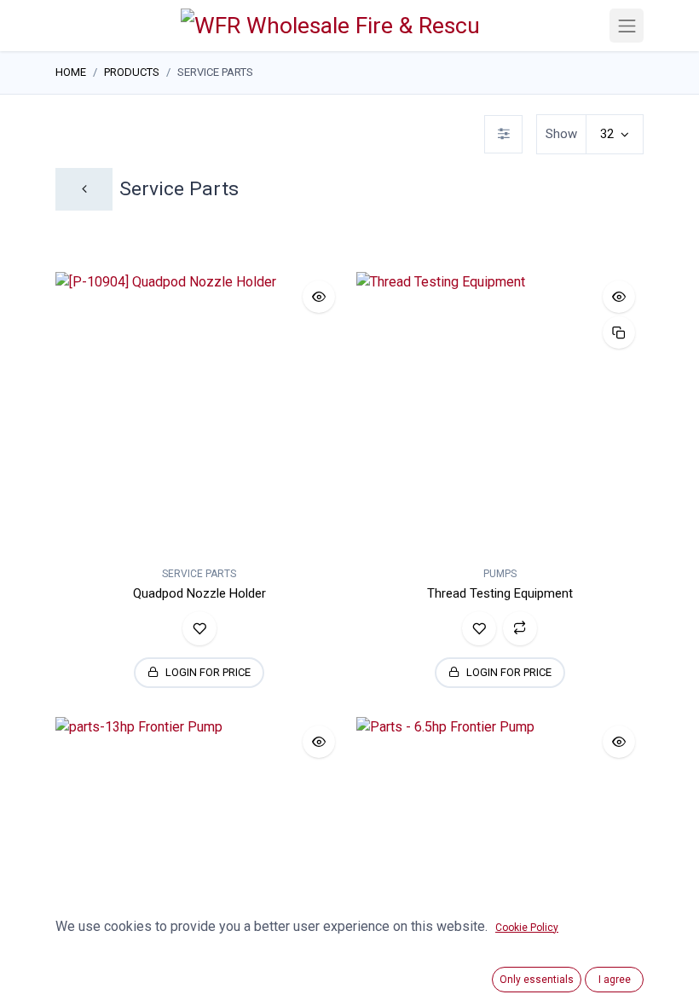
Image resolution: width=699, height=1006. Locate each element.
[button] (319, 296)
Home (70, 72)
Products (131, 72)
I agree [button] (614, 980)
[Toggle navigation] (626, 26)
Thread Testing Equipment (500, 593)
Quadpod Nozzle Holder (199, 593)
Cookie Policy (526, 928)
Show (561, 134)
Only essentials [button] (537, 980)
